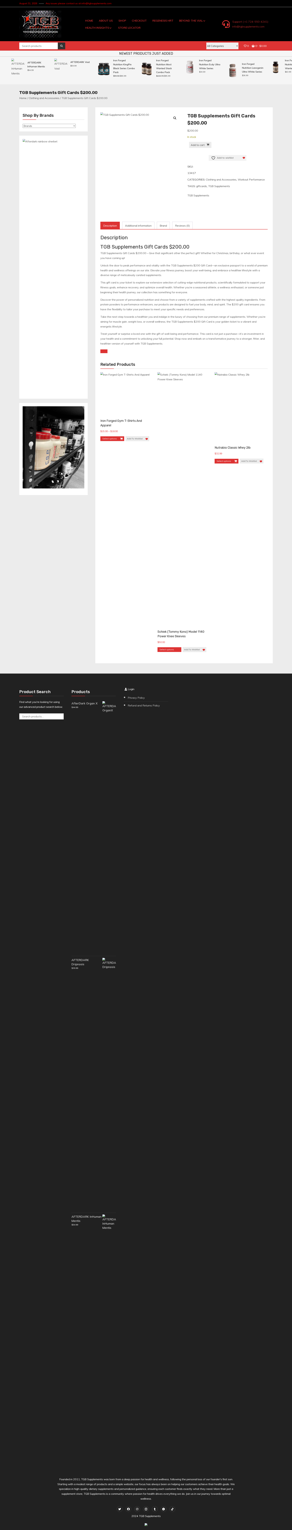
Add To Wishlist (135, 438)
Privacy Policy (136, 697)
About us (106, 20)
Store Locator (129, 27)
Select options (109, 438)
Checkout (139, 20)
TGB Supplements (219, 186)
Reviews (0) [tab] (182, 225)
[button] (175, 118)
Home (89, 20)
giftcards (201, 186)
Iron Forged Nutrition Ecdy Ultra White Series (197, 64)
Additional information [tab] (138, 225)
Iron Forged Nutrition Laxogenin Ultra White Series (240, 67)
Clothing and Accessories (44, 98)
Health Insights (97, 27)
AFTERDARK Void (67, 62)
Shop (122, 20)
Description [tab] (110, 225)
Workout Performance (251, 179)
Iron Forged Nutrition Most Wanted (280, 64)
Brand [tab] (163, 225)
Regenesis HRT (162, 20)
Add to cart (198, 145)
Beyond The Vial (191, 20)
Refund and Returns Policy (144, 705)
